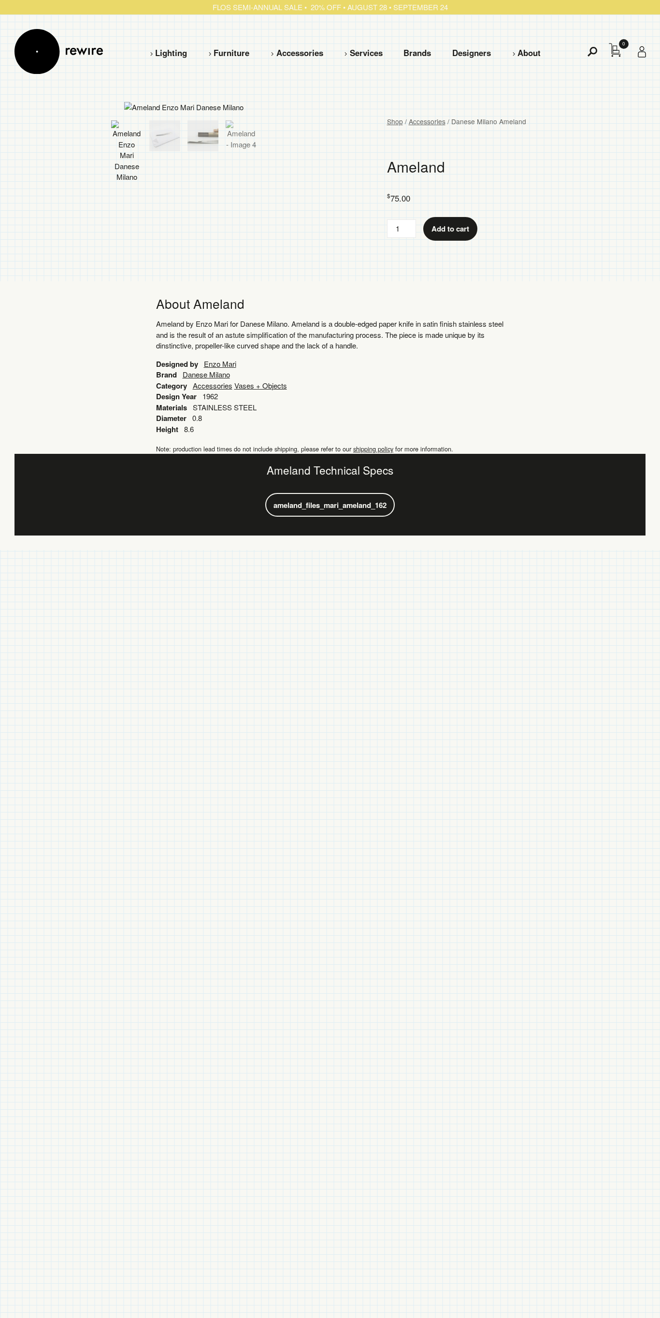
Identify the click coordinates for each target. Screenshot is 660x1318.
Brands (417, 52)
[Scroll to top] (626, 1295)
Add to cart (450, 228)
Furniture (231, 52)
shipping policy (373, 448)
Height (167, 429)
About (529, 52)
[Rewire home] (58, 51)
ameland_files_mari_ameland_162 (330, 505)
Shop (395, 121)
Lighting (171, 52)
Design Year (176, 396)
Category (171, 385)
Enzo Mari (220, 364)
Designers (471, 52)
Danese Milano (206, 374)
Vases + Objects (260, 385)
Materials (171, 407)
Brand (166, 374)
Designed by (177, 364)
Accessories (299, 52)
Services (366, 52)
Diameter (171, 418)
